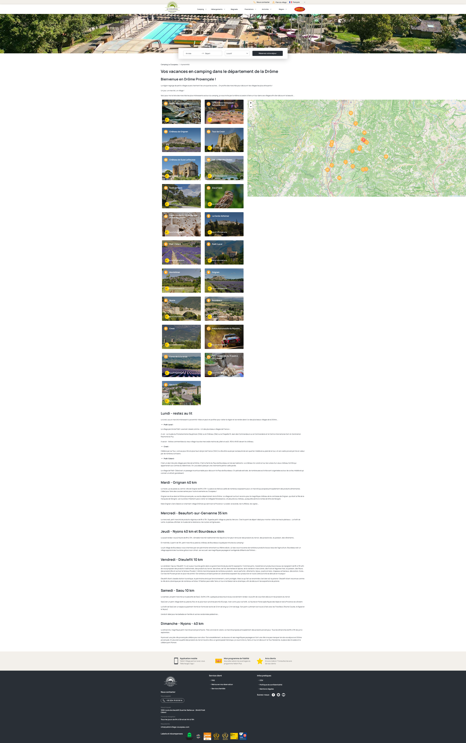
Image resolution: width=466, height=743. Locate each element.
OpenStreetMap (457, 196)
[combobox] (237, 53)
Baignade (234, 9)
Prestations (249, 9)
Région (281, 9)
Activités (265, 9)
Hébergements (216, 9)
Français (296, 2)
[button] (327, 170)
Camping (200, 9)
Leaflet (450, 196)
